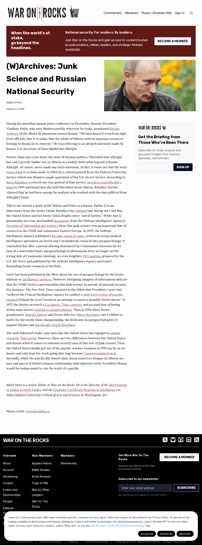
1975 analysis (92, 256)
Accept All (147, 534)
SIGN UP (183, 167)
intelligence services (36, 279)
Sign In (180, 13)
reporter (63, 305)
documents (62, 221)
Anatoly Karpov (36, 315)
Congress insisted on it (100, 353)
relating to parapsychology (53, 310)
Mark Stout (14, 102)
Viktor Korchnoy (88, 315)
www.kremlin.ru (37, 411)
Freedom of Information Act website (32, 226)
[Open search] (191, 13)
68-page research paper (68, 236)
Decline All (166, 534)
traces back (14, 172)
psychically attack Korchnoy (55, 325)
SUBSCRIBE (186, 488)
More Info (185, 534)
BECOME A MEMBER (173, 41)
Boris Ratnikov (16, 182)
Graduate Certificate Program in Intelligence (85, 390)
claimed (80, 211)
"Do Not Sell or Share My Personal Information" (118, 525)
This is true (28, 338)
